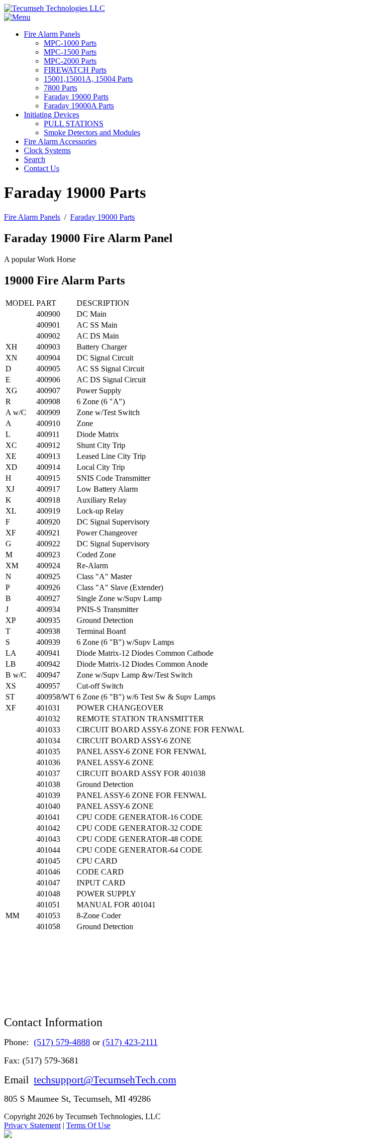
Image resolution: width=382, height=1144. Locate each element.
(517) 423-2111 (130, 1042)
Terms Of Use (88, 1125)
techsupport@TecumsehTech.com (105, 1079)
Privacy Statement (32, 1125)
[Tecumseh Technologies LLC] (54, 8)
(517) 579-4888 (62, 1042)
